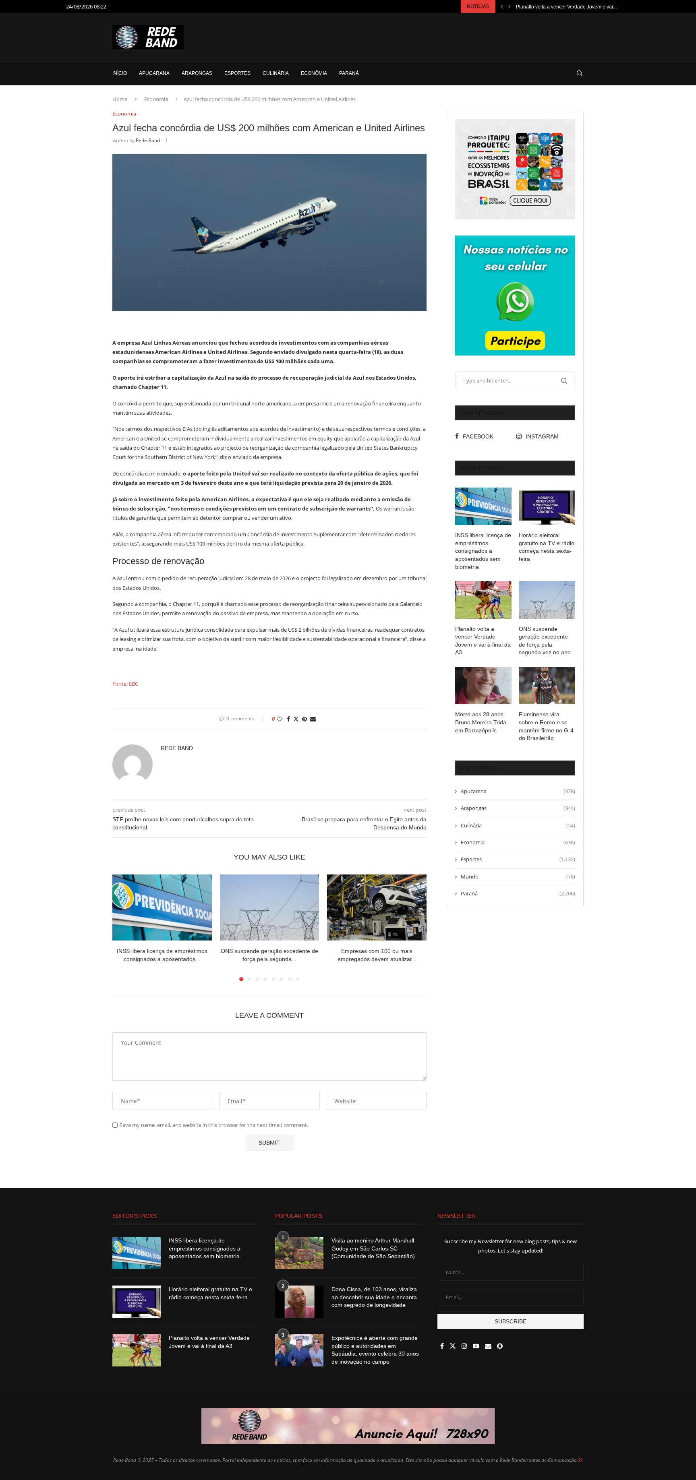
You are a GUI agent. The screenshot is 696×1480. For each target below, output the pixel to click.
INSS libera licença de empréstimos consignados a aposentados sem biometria (483, 551)
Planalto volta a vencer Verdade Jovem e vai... (566, 7)
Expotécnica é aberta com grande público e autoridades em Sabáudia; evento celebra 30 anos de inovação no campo (375, 1350)
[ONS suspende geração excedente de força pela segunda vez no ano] (269, 907)
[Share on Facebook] (288, 719)
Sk (580, 1460)
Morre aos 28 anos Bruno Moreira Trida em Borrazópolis (480, 722)
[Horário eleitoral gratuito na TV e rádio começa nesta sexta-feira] (547, 506)
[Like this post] (279, 719)
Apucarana (154, 73)
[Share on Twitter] (296, 719)
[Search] (580, 73)
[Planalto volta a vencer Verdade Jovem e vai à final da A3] (483, 599)
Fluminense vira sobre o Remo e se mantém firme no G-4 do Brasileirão (546, 726)
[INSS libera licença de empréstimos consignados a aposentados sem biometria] (162, 907)
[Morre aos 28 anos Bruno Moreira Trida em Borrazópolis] (483, 685)
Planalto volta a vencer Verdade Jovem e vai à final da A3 (483, 641)
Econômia (314, 73)
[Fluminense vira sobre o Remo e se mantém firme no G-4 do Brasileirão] (547, 685)
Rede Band (148, 140)
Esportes (237, 73)
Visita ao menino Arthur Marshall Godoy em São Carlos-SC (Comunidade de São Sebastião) (373, 1248)
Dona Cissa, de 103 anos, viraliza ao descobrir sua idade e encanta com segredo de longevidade (374, 1297)
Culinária (276, 73)
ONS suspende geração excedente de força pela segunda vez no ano (545, 641)
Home (119, 99)
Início (119, 73)
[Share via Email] (313, 719)
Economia (156, 99)
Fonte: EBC (125, 683)
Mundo (518, 876)
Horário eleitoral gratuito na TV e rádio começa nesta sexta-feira (546, 547)
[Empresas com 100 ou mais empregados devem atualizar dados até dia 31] (377, 907)
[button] (502, 6)
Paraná (349, 73)
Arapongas (197, 73)
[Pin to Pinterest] (304, 719)
